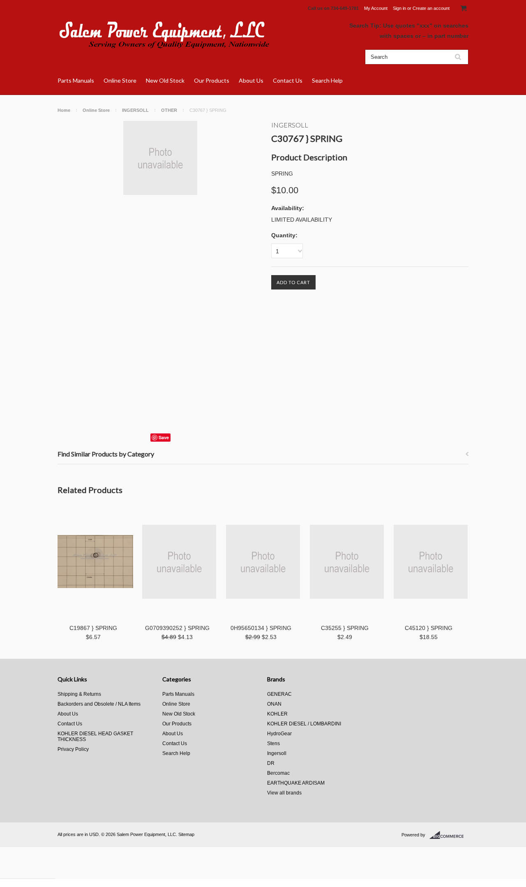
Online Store (120, 80)
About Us (251, 80)
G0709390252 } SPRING (177, 628)
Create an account (431, 8)
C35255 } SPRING (345, 628)
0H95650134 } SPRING (261, 628)
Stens (273, 743)
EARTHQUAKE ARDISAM (296, 783)
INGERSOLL (135, 110)
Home (64, 110)
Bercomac (278, 773)
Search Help (327, 80)
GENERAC (279, 694)
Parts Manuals (76, 80)
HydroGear (279, 733)
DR (271, 763)
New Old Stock (165, 80)
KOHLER (277, 714)
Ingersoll (289, 125)
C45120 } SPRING (428, 628)
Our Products (211, 80)
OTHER (169, 110)
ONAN (274, 704)
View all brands (284, 793)
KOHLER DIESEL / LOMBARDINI (304, 724)
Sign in (399, 8)
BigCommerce (448, 835)
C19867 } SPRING (93, 628)
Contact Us (287, 80)
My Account (376, 8)
